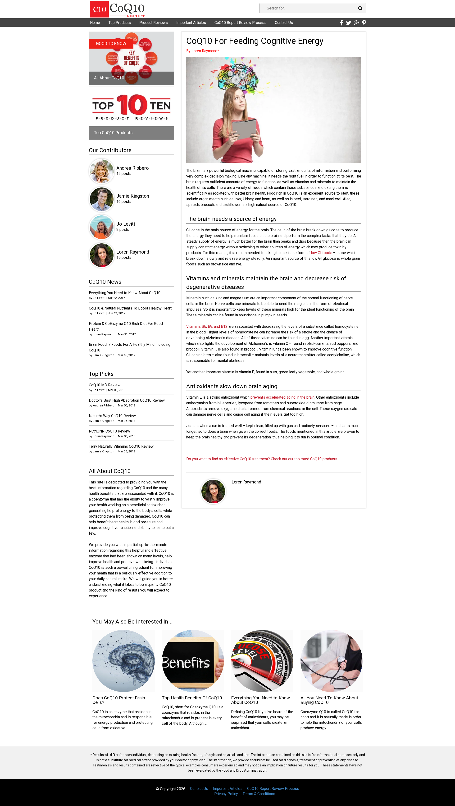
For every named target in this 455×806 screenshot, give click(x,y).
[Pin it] (364, 23)
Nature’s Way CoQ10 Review (112, 416)
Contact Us (284, 22)
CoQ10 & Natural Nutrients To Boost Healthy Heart (130, 308)
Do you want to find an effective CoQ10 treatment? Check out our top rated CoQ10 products (261, 459)
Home (95, 22)
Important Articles (191, 22)
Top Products (120, 22)
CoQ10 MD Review (104, 385)
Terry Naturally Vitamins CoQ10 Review (121, 446)
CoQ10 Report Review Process (240, 22)
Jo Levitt (125, 224)
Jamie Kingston (132, 196)
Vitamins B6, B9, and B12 (207, 326)
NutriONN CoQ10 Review (109, 431)
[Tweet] (348, 23)
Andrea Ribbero (132, 168)
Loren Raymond (246, 481)
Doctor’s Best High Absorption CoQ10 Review (127, 400)
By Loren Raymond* (202, 51)
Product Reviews (153, 22)
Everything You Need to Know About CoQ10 (124, 293)
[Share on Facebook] (341, 23)
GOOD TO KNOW (111, 43)
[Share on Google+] (356, 23)
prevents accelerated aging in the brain (282, 397)
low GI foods (321, 252)
